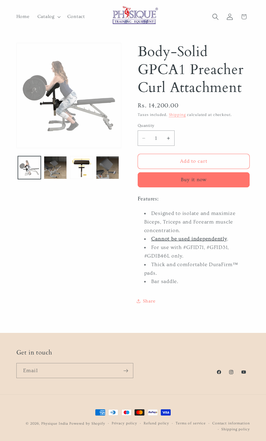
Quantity (146, 125)
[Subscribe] (126, 370)
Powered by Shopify (87, 424)
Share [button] (149, 301)
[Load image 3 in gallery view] (81, 167)
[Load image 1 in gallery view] (29, 167)
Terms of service (191, 423)
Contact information (231, 423)
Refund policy (156, 423)
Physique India (54, 424)
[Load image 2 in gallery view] (55, 167)
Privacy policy (124, 423)
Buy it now (194, 179)
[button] (48, 17)
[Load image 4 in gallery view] (107, 167)
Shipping (177, 115)
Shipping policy (235, 429)
